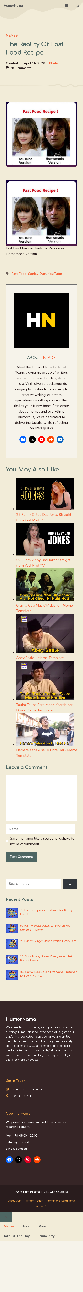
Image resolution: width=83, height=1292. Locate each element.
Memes (12, 35)
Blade (53, 63)
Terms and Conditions (61, 1201)
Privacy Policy (34, 1201)
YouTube (55, 273)
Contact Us (41, 1206)
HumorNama (13, 5)
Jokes (27, 1226)
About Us (14, 1201)
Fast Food (19, 273)
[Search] (70, 884)
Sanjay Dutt (37, 273)
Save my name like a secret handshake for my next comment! (43, 841)
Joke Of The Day (17, 1236)
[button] (77, 6)
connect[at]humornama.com (30, 1089)
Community (46, 1236)
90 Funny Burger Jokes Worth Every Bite (48, 941)
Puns (43, 1226)
